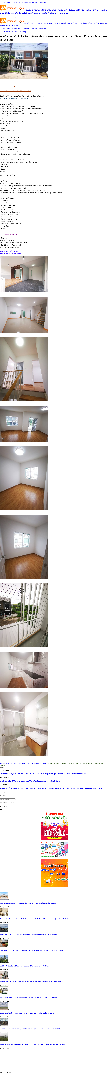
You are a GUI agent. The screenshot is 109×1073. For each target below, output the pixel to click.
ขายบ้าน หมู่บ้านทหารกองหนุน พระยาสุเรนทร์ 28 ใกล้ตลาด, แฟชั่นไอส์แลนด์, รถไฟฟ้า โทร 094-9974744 (29, 903)
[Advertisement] (48, 1060)
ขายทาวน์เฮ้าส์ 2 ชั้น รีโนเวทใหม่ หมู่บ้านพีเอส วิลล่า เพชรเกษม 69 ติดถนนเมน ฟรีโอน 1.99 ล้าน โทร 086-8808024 (31, 950)
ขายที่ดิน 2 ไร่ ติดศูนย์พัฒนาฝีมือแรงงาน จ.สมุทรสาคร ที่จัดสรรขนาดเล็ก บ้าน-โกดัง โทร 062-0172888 (28, 966)
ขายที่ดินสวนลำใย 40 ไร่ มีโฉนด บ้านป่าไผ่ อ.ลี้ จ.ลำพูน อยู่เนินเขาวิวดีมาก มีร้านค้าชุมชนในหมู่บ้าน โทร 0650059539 (32, 1044)
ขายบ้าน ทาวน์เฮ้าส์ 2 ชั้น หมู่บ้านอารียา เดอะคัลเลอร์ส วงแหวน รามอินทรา (23, 763)
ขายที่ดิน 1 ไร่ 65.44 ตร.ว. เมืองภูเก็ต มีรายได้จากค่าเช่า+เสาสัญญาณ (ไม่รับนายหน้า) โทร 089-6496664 (28, 934)
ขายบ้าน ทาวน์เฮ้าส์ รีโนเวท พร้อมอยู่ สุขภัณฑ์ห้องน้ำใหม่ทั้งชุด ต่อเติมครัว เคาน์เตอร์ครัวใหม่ (30, 781)
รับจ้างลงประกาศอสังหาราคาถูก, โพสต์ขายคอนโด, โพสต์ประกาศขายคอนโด (24, 2)
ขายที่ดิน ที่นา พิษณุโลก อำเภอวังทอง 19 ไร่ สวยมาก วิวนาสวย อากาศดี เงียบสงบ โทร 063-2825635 (27, 1013)
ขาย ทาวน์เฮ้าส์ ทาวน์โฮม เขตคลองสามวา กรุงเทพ (14, 31)
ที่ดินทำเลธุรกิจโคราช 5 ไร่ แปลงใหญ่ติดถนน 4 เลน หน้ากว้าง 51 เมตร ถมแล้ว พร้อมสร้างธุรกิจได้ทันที (28, 997)
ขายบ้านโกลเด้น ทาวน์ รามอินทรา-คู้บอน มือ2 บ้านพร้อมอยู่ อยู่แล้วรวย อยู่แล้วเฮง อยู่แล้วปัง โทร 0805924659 (30, 1028)
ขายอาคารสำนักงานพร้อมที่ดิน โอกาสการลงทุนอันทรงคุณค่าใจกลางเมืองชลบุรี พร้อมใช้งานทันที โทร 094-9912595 (32, 981)
